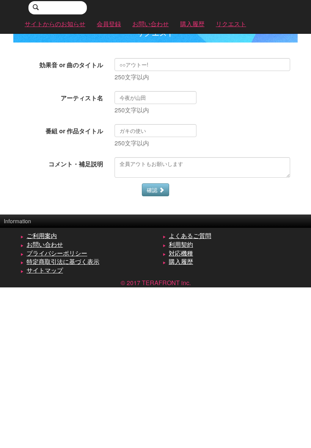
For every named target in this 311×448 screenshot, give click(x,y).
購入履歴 (181, 261)
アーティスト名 (82, 97)
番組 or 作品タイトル (74, 130)
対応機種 (181, 253)
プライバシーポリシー (57, 253)
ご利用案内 (42, 235)
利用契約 (181, 244)
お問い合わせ (45, 244)
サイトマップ (45, 270)
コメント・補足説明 (76, 163)
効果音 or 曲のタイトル (71, 64)
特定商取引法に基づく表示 (63, 261)
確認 (153, 190)
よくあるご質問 (190, 235)
